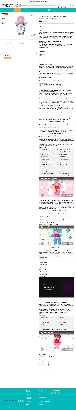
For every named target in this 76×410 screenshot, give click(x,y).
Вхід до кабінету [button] (41, 391)
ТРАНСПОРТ (39, 10)
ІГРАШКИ (5, 10)
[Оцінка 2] (13, 55)
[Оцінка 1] (11, 55)
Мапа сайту (41, 404)
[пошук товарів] (54, 6)
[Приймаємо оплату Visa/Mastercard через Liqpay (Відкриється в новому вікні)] (10, 400)
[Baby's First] (33, 15)
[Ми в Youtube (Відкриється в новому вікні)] (65, 10)
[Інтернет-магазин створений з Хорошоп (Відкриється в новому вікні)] (7, 408)
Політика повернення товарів (44, 405)
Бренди (61, 10)
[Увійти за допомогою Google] (28, 43)
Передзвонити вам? (18, 4)
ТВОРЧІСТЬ (31, 10)
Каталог (40, 393)
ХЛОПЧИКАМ (24, 10)
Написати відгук (54, 18)
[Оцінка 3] (14, 55)
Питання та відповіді (42, 397)
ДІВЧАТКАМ (17, 10)
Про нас (40, 394)
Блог (39, 400)
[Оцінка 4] (16, 55)
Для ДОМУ (49, 10)
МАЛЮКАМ (10, 10)
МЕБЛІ (44, 10)
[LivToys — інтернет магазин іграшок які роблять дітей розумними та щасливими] (7, 392)
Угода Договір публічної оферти (44, 401)
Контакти (40, 398)
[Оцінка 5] (18, 55)
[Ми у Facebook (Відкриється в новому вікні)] (66, 10)
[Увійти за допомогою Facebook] (26, 43)
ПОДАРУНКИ (55, 10)
